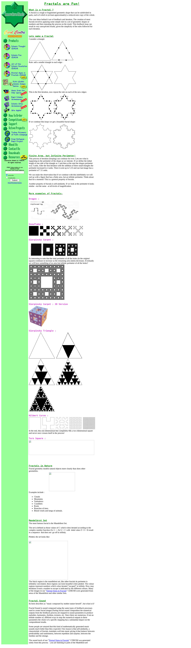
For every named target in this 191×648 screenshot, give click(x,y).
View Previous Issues (15, 182)
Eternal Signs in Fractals (56, 591)
